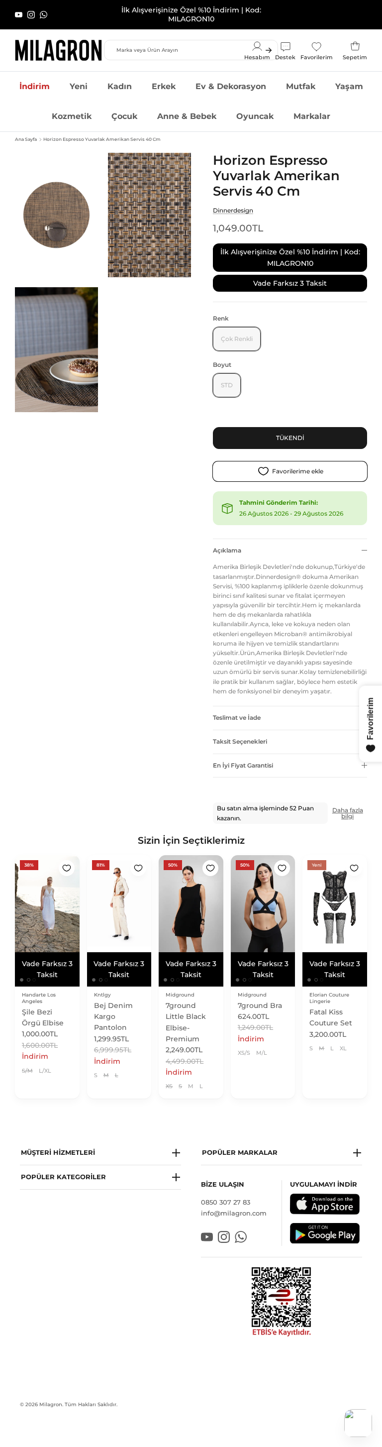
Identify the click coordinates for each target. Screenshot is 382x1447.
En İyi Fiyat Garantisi (243, 757)
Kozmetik (72, 107)
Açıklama (227, 542)
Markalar (311, 107)
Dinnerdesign (233, 202)
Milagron (50, 1396)
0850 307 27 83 (225, 1194)
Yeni (79, 78)
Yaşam (349, 78)
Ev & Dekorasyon (230, 78)
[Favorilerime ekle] (67, 860)
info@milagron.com (234, 1205)
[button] (100, 1144)
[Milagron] (58, 42)
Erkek (164, 78)
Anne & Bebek (186, 107)
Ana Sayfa (26, 130)
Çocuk (124, 107)
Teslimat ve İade (237, 709)
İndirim (34, 78)
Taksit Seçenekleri (240, 733)
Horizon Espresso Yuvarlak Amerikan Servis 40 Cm (102, 130)
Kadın (119, 78)
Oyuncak (255, 107)
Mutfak (300, 78)
